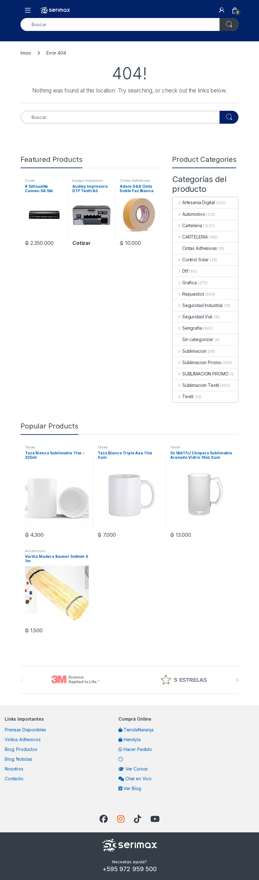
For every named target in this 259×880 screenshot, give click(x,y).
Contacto (14, 778)
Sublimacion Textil (200, 385)
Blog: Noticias (18, 759)
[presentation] (237, 680)
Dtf (185, 271)
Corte (30, 180)
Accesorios (35, 551)
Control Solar (195, 259)
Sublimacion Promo (201, 362)
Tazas (30, 447)
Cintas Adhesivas (135, 180)
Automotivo (193, 214)
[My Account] (221, 10)
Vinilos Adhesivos (23, 739)
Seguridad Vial (197, 316)
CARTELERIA (195, 236)
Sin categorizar (197, 339)
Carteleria (192, 225)
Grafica (189, 282)
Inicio (26, 53)
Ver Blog (131, 788)
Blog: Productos (21, 749)
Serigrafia (192, 328)
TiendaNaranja (138, 729)
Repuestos (193, 294)
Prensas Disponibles (25, 729)
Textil (187, 396)
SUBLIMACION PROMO (205, 373)
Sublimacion (194, 351)
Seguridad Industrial (202, 305)
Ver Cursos (136, 768)
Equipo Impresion (87, 180)
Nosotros (14, 768)
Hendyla (131, 739)
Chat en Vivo (138, 778)
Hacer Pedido (137, 749)
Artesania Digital (198, 202)
